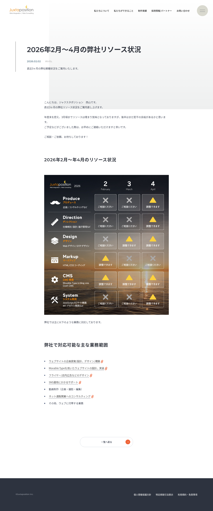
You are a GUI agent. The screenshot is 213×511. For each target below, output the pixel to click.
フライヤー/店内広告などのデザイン (69, 375)
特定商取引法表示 (164, 494)
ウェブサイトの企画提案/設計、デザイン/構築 (74, 361)
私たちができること (123, 10)
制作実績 (142, 10)
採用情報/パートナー (161, 10)
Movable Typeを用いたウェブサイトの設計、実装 (76, 368)
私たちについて (101, 10)
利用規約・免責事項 (187, 494)
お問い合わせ (183, 10)
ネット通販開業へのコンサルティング (70, 396)
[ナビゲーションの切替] (202, 10)
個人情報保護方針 (142, 494)
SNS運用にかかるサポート (63, 382)
